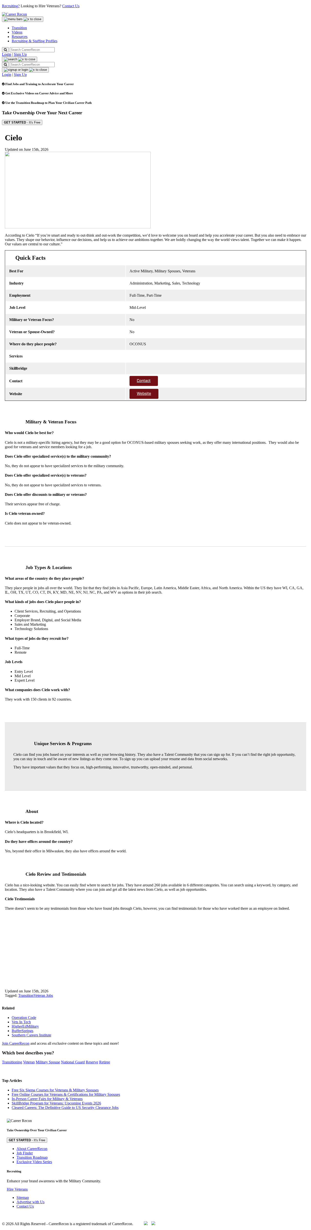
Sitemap (23, 1197)
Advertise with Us (30, 1202)
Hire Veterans (17, 1189)
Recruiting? (11, 6)
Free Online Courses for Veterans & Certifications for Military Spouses (66, 1094)
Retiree (104, 1062)
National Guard (73, 1062)
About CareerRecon (32, 1149)
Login (6, 54)
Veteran (29, 1062)
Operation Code (24, 1018)
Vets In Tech (21, 1022)
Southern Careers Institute (31, 1035)
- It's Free (22, 122)
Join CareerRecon (15, 1043)
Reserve (92, 1062)
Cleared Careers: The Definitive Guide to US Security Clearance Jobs (65, 1107)
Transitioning (12, 1062)
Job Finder (25, 1153)
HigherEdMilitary (25, 1026)
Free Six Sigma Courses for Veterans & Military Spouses (55, 1090)
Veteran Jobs (43, 995)
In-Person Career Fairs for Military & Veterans (47, 1099)
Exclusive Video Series (34, 1162)
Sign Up (20, 54)
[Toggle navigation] (22, 19)
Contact (144, 380)
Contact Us (70, 6)
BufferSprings (22, 1031)
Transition (26, 995)
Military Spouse (48, 1062)
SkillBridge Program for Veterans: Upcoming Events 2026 (56, 1103)
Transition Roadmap (32, 1157)
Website (144, 393)
